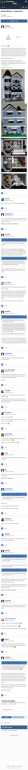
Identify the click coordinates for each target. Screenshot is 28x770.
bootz (6, 453)
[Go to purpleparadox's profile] (2, 214)
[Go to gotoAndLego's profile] (2, 354)
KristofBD (7, 390)
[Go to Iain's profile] (2, 470)
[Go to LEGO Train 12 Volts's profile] (2, 619)
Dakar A (7, 639)
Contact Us (14, 766)
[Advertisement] (14, 750)
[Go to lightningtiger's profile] (2, 435)
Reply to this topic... (8, 709)
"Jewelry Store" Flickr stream (7, 58)
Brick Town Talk (9, 646)
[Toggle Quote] (3, 239)
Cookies (20, 766)
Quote (5, 193)
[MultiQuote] (2, 193)
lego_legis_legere (10, 370)
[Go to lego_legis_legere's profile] (2, 371)
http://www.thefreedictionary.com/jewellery (10, 505)
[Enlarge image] (8, 37)
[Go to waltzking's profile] (2, 27)
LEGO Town (10, 16)
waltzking (4, 15)
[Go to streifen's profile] (2, 199)
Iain (6, 469)
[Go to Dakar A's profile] (2, 640)
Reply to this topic (14, 21)
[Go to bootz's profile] (2, 454)
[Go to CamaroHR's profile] (2, 601)
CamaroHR (8, 600)
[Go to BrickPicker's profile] (2, 519)
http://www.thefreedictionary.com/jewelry (9, 508)
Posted (9, 27)
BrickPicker (8, 519)
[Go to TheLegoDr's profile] (2, 283)
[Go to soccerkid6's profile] (2, 413)
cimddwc (7, 534)
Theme (8, 766)
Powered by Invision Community (14, 767)
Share (7, 717)
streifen (7, 198)
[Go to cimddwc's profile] (2, 534)
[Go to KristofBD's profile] (2, 391)
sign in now (3, 703)
